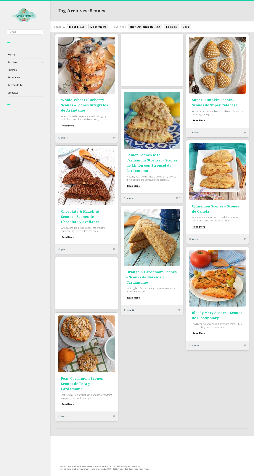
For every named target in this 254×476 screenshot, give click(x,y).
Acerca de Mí (15, 85)
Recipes (171, 26)
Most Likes (76, 26)
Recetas (12, 62)
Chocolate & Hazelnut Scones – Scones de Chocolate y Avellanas (80, 217)
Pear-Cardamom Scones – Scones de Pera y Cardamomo (83, 384)
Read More (68, 125)
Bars (186, 26)
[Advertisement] (152, 60)
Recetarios (13, 77)
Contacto (13, 92)
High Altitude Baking (145, 26)
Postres (12, 70)
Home (11, 54)
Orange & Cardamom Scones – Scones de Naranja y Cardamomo (151, 277)
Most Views (98, 26)
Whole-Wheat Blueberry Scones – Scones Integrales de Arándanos (84, 105)
